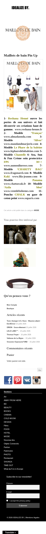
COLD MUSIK (10, 418)
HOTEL (7, 433)
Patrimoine (8, 451)
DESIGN (7, 422)
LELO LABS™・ (13, 331)
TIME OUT (8, 465)
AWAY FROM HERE (12, 400)
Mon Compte (12, 305)
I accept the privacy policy (19, 501)
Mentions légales (32, 517)
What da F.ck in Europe (13, 469)
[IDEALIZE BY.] (23, 12)
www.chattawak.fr (15, 183)
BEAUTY (8, 407)
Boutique (10, 309)
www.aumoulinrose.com (18, 165)
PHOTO (7, 454)
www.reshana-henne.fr (28, 129)
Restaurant (8, 458)
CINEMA (7, 415)
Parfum (7, 447)
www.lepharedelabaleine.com (21, 151)
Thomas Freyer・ (13, 335)
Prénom (9, 483)
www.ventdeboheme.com (19, 190)
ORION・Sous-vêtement (16, 327)
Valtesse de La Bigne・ (16, 338)
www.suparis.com (28, 198)
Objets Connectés (11, 444)
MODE (36, 210)
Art (5, 397)
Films (6, 425)
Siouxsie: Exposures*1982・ (18, 342)
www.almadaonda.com (17, 136)
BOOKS (7, 411)
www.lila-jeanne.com (24, 176)
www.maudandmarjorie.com (21, 143)
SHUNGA (8, 462)
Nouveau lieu (9, 440)
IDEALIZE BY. (18, 517)
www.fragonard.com (16, 172)
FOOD (6, 429)
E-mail (9, 492)
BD (5, 404)
